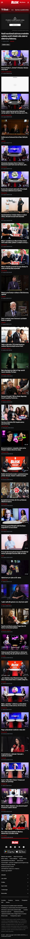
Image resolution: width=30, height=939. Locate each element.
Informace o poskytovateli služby (20, 30)
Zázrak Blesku (4, 426)
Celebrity (3, 758)
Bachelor (3, 809)
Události (12, 41)
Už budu (3, 656)
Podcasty (3, 682)
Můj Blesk (22, 2)
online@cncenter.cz (10, 924)
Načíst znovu (15, 24)
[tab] (5, 10)
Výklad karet (4, 580)
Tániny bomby (4, 452)
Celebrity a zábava (6, 348)
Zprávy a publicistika (6, 71)
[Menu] (2, 2)
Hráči (2, 218)
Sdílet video (5, 44)
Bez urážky (4, 835)
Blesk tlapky (4, 504)
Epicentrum (4, 167)
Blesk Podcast (4, 478)
